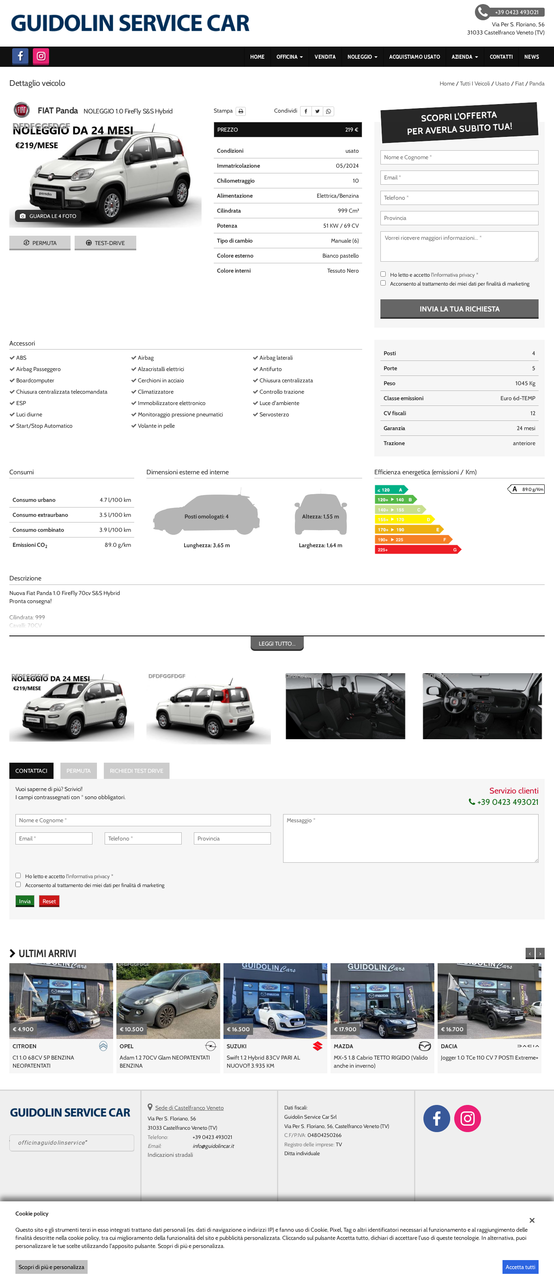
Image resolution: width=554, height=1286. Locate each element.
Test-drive (109, 243)
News (531, 56)
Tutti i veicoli (475, 83)
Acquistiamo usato (414, 56)
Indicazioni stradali (170, 1154)
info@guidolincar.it (213, 1146)
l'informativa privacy (453, 274)
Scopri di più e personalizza (51, 1267)
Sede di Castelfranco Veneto (189, 1107)
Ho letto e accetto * (434, 274)
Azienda (463, 56)
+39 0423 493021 (507, 802)
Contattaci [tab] (31, 770)
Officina (288, 56)
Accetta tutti (520, 1267)
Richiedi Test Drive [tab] (136, 770)
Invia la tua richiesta (460, 309)
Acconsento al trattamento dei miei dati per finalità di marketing (459, 283)
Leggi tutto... (277, 643)
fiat (519, 83)
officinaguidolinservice (51, 1142)
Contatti (501, 56)
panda (537, 83)
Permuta (44, 243)
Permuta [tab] (79, 770)
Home (257, 56)
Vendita (325, 56)
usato (502, 83)
